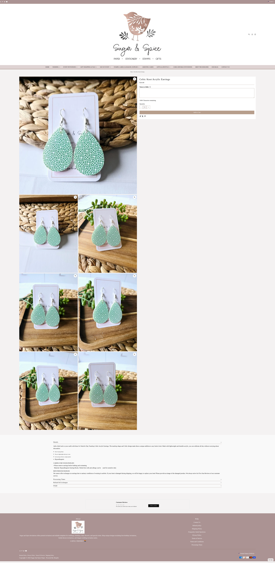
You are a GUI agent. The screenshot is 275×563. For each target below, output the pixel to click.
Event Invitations (69, 67)
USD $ (271, 1)
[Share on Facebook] (140, 116)
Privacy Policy (196, 535)
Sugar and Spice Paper (38, 558)
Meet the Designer (201, 67)
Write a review (153, 505)
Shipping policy (50, 555)
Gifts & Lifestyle (163, 67)
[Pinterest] (2, 2)
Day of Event (105, 67)
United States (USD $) (247, 553)
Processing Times (197, 545)
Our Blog (215, 67)
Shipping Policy (197, 529)
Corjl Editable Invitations (182, 67)
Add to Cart (197, 112)
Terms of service (40, 555)
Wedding (55, 67)
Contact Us (226, 67)
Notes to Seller (144, 87)
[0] (255, 34)
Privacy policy (31, 555)
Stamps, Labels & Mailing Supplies (126, 67)
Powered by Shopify (52, 558)
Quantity (142, 104)
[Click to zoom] (134, 79)
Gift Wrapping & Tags (88, 67)
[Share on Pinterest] (145, 116)
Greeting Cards (147, 67)
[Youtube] (7, 2)
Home (47, 67)
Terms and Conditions (197, 541)
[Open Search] (249, 34)
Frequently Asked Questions (197, 532)
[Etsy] (1, 2)
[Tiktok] (4, 2)
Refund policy (197, 525)
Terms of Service (197, 538)
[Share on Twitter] (143, 116)
